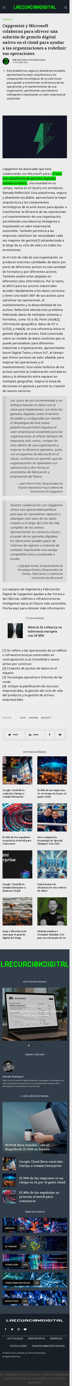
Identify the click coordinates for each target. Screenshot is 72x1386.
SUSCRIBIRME (24, 740)
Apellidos (17, 705)
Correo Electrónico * (24, 680)
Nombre (16, 692)
